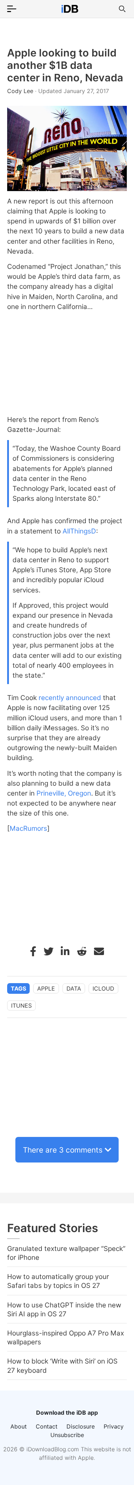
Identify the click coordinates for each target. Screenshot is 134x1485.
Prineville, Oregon (63, 793)
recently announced (70, 698)
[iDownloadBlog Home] (69, 8)
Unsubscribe (67, 1434)
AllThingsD (79, 531)
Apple (46, 988)
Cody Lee (21, 90)
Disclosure (80, 1426)
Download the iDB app (67, 1412)
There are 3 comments (63, 1149)
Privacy (114, 1426)
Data (73, 988)
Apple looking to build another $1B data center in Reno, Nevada (65, 65)
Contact (47, 1426)
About (18, 1426)
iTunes (21, 1005)
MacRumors (28, 828)
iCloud (103, 988)
